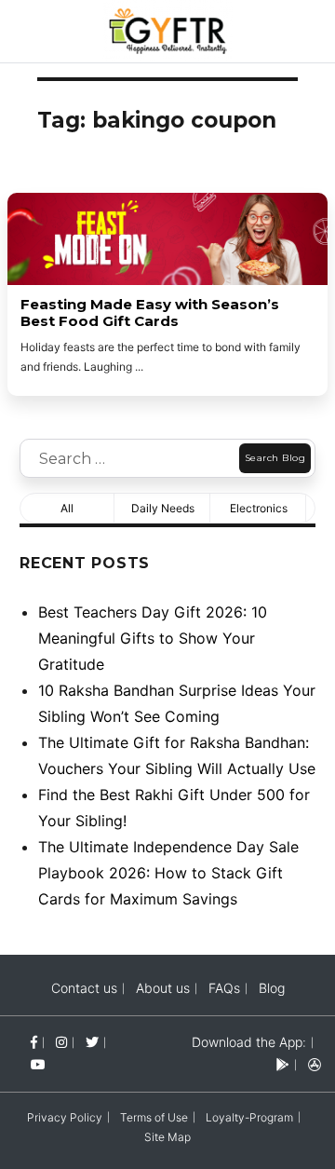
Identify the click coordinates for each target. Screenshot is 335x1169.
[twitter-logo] (92, 1042)
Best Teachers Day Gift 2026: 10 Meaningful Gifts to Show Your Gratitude (152, 638)
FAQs (224, 988)
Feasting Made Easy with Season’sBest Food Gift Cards (149, 313)
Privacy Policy (64, 1117)
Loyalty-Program (249, 1117)
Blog (272, 988)
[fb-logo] (34, 1042)
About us (163, 988)
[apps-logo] (314, 1064)
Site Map (167, 1137)
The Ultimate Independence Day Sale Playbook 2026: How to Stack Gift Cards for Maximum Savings (168, 872)
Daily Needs (162, 508)
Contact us (84, 988)
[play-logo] (282, 1064)
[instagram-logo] (61, 1042)
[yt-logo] (38, 1064)
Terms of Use (154, 1117)
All (67, 508)
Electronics (259, 508)
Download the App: (249, 1042)
